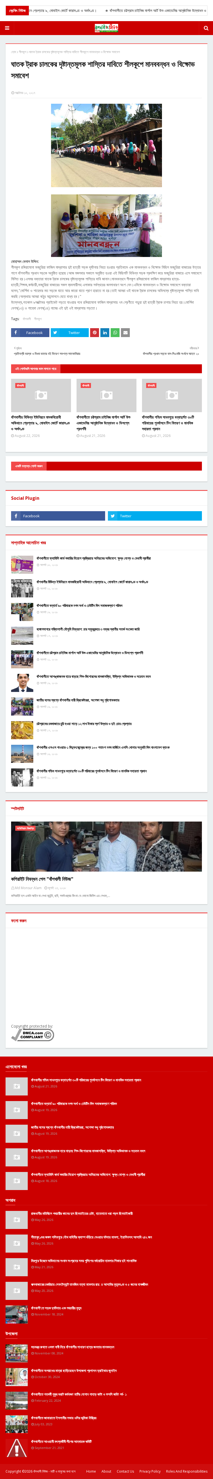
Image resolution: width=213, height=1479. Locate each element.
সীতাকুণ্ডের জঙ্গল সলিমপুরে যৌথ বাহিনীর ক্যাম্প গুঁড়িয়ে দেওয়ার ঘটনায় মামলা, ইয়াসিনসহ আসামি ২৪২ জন (91, 1237)
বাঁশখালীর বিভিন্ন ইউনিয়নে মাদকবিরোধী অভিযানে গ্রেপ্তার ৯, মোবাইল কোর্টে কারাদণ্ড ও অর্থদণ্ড (40, 422)
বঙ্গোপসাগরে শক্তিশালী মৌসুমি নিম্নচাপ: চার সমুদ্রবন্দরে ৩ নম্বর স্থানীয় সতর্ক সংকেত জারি (88, 629)
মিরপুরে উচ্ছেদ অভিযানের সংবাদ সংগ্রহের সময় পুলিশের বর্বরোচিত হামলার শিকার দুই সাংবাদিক (83, 1260)
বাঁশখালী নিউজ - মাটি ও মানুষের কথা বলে (54, 1471)
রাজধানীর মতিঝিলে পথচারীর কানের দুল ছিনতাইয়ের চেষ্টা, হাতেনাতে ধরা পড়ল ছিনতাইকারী (82, 1213)
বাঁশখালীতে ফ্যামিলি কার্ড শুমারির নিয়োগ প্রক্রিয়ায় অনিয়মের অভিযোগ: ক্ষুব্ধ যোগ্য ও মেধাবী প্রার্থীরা (94, 558)
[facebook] (58, 516)
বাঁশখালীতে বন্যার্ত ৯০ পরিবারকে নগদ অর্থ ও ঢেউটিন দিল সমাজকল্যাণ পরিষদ (79, 605)
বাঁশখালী (27, 318)
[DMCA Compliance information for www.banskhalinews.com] (32, 1039)
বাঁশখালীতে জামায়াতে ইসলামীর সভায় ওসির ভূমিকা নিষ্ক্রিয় (64, 1417)
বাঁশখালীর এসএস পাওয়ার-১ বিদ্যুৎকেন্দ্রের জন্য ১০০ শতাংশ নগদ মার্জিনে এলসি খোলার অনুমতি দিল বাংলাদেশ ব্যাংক (103, 747)
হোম (13, 52)
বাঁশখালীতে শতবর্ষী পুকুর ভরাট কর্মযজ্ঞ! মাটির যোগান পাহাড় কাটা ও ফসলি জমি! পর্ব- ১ (79, 1394)
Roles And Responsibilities (186, 1471)
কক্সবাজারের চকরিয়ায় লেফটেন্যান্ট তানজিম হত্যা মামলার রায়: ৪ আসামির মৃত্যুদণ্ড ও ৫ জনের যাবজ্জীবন (89, 1284)
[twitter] (155, 516)
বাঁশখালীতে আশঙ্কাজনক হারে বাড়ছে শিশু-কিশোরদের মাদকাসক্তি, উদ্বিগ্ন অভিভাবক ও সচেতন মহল (94, 676)
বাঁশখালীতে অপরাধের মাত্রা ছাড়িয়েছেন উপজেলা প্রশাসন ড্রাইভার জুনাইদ (73, 1370)
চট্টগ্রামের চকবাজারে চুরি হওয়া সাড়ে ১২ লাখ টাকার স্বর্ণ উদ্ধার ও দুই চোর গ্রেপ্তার (84, 723)
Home (91, 1471)
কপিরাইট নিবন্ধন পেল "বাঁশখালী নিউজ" (42, 878)
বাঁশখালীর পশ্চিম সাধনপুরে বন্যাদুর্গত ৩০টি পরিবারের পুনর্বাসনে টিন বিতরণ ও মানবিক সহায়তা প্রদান (168, 422)
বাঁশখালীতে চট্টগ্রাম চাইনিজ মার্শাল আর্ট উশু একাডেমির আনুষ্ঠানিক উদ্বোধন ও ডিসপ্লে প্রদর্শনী (103, 422)
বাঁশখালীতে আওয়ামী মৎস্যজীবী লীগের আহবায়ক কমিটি (61, 1441)
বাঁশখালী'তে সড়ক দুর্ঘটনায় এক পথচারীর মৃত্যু (56, 1307)
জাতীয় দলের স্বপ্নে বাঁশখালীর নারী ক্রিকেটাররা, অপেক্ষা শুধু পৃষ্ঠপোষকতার (78, 700)
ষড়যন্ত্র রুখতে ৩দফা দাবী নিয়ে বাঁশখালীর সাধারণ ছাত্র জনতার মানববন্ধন (72, 1346)
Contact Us (125, 1471)
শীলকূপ (22, 52)
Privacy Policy (150, 1471)
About (106, 1471)
